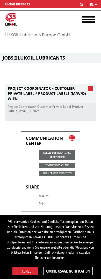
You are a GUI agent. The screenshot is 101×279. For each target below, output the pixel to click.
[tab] (50, 94)
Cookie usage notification (68, 271)
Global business (18, 4)
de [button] (92, 5)
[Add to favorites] (90, 116)
